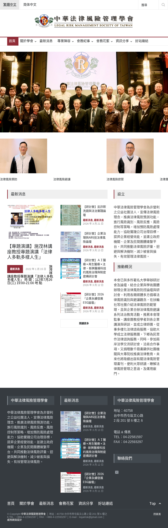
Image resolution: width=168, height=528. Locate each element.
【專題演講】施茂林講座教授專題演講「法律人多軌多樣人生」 (29, 252)
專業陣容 (63, 41)
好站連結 (141, 41)
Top (152, 503)
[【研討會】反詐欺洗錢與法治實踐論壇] (70, 215)
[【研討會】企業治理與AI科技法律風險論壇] (70, 242)
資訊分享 (122, 41)
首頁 (12, 41)
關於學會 (26, 41)
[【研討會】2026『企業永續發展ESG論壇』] (70, 303)
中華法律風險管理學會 (33, 514)
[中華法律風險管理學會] (84, 20)
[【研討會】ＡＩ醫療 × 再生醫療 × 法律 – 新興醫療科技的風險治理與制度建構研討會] (70, 268)
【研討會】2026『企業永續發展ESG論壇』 (93, 298)
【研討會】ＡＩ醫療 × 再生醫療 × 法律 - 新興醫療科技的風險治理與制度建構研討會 (94, 447)
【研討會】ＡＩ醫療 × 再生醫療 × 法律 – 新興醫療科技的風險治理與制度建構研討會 (94, 268)
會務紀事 (83, 41)
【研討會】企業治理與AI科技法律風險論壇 (94, 237)
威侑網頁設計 (14, 520)
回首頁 (157, 514)
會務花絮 (102, 41)
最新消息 (46, 41)
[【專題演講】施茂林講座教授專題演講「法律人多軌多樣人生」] (30, 222)
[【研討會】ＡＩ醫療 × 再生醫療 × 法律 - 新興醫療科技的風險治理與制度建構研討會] (70, 448)
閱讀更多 (84, 323)
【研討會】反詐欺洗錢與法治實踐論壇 (94, 210)
